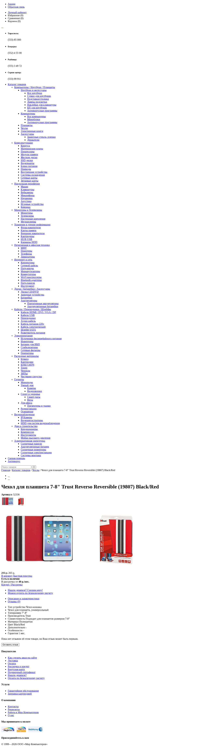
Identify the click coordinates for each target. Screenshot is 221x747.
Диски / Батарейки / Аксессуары (32, 288)
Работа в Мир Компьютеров (23, 712)
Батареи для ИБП (30, 344)
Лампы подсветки (37, 101)
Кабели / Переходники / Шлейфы (32, 309)
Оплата (12, 663)
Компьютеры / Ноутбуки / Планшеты (34, 87)
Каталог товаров (17, 84)
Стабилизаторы (29, 347)
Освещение (27, 411)
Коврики (25, 207)
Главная (5, 470)
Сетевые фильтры (30, 350)
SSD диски (27, 160)
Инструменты (28, 435)
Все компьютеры (36, 116)
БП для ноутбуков (37, 107)
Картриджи (27, 362)
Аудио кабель (28, 321)
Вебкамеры (27, 192)
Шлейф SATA (28, 329)
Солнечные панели (31, 443)
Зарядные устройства (32, 294)
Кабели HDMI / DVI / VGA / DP (38, 312)
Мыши (24, 186)
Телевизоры (27, 215)
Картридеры (27, 236)
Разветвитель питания (33, 332)
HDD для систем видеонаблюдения (40, 423)
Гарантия (13, 633)
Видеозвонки (34, 391)
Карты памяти (28, 230)
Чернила (25, 370)
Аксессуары (27, 134)
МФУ (24, 248)
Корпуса (25, 145)
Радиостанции (29, 408)
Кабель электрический (33, 326)
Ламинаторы (28, 256)
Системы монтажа (31, 455)
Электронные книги (32, 131)
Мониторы (27, 213)
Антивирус (14, 461)
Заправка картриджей (20, 693)
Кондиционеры (29, 429)
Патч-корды (27, 268)
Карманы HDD (29, 242)
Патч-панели (28, 283)
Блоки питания (29, 166)
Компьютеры (28, 113)
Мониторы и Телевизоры (28, 210)
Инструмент (27, 286)
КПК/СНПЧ (27, 364)
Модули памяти (29, 154)
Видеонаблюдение (24, 414)
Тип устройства (16, 607)
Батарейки (26, 297)
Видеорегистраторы (32, 420)
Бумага (24, 359)
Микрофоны (27, 195)
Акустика (26, 201)
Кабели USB (28, 315)
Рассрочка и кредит (18, 666)
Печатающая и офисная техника (32, 245)
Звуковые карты (29, 180)
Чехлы (24, 128)
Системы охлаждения (33, 175)
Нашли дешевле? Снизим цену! (25, 590)
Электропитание (23, 335)
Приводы (26, 169)
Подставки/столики (38, 99)
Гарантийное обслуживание (23, 690)
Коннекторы (27, 262)
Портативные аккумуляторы (43, 303)
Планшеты (27, 125)
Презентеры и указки (39, 405)
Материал (13, 621)
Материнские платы (32, 148)
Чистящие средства (31, 376)
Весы (30, 399)
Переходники (28, 318)
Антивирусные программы (42, 110)
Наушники (27, 198)
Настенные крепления (33, 218)
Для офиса (26, 402)
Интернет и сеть (23, 259)
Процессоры (27, 151)
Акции (11, 4)
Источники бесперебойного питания (41, 338)
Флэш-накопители (31, 227)
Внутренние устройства (34, 172)
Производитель (16, 615)
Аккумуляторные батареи (35, 446)
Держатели (33, 139)
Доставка (13, 660)
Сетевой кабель (29, 265)
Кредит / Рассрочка (11, 584)
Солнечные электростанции (36, 452)
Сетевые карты (29, 177)
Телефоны (26, 253)
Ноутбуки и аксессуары (34, 90)
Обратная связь (16, 7)
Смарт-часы (33, 397)
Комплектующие (23, 142)
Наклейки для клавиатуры (41, 104)
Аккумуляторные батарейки (42, 306)
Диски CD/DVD (30, 291)
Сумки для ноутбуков (39, 96)
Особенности (15, 630)
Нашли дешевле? (17, 675)
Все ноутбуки (34, 93)
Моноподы (27, 382)
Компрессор (27, 432)
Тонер (24, 367)
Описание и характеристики (23, 598)
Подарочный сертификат (21, 672)
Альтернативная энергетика (29, 440)
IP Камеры (26, 417)
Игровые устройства (32, 204)
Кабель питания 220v (32, 324)
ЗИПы (24, 373)
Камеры (31, 388)
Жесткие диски (29, 157)
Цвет (10, 624)
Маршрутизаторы (30, 271)
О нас (11, 715)
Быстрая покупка (22, 575)
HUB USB (26, 239)
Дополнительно (16, 627)
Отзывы (14, 601)
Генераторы (27, 353)
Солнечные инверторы (33, 449)
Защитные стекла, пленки (41, 137)
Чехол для (13, 610)
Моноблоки (33, 119)
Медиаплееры (28, 221)
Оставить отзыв (10, 644)
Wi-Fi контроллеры (31, 277)
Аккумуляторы (29, 300)
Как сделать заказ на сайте (22, 657)
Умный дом (27, 385)
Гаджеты (19, 379)
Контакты (13, 706)
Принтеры (26, 250)
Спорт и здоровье (30, 394)
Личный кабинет (17, 12)
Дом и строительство (26, 426)
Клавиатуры (27, 189)
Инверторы (27, 341)
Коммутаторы (28, 274)
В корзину (7, 575)
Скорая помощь (16, 458)
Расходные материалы (26, 356)
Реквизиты (14, 709)
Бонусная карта (16, 669)
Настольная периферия (27, 183)
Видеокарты (27, 163)
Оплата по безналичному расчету (26, 678)
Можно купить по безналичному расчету (30, 593)
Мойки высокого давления (35, 437)
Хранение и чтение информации (32, 224)
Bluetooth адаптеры (31, 280)
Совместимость (16, 618)
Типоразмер (14, 612)
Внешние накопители (33, 233)
